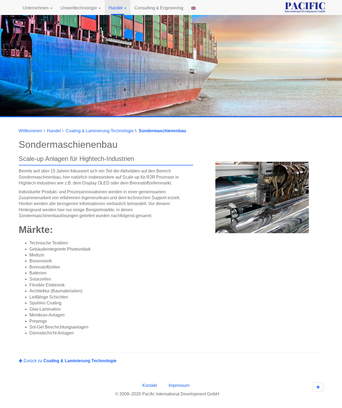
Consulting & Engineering (158, 8)
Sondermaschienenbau (162, 131)
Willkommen (30, 131)
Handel (116, 8)
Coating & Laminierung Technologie (100, 131)
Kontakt (149, 385)
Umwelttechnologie (79, 8)
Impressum (179, 385)
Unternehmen (36, 8)
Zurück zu (69, 360)
